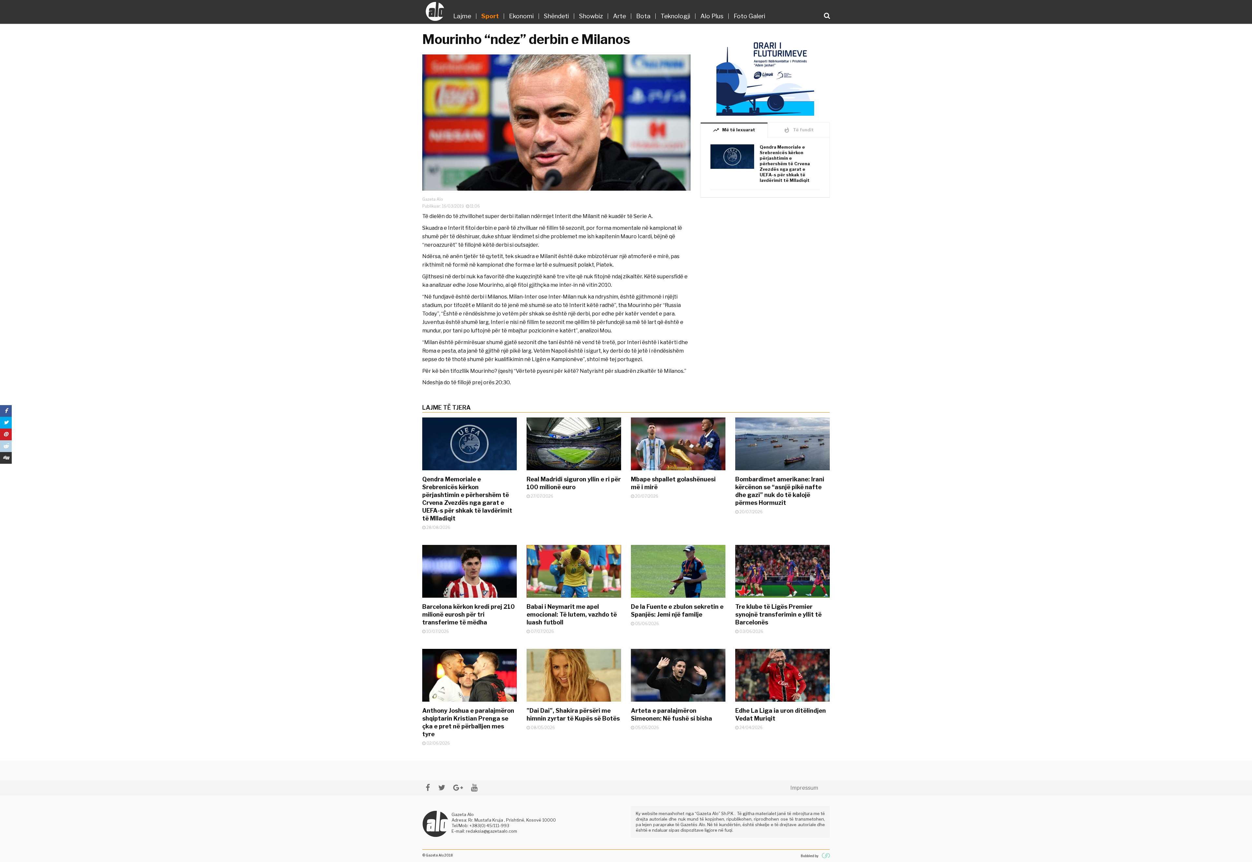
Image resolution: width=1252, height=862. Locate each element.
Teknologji (675, 16)
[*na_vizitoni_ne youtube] (474, 787)
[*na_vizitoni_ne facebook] (428, 787)
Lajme (462, 16)
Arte (619, 16)
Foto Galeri (749, 16)
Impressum (804, 788)
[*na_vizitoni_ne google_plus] (458, 787)
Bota (643, 16)
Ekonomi (521, 16)
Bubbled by (809, 856)
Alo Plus (711, 16)
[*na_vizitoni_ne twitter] (441, 787)
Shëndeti (556, 16)
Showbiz (591, 16)
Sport (490, 16)
